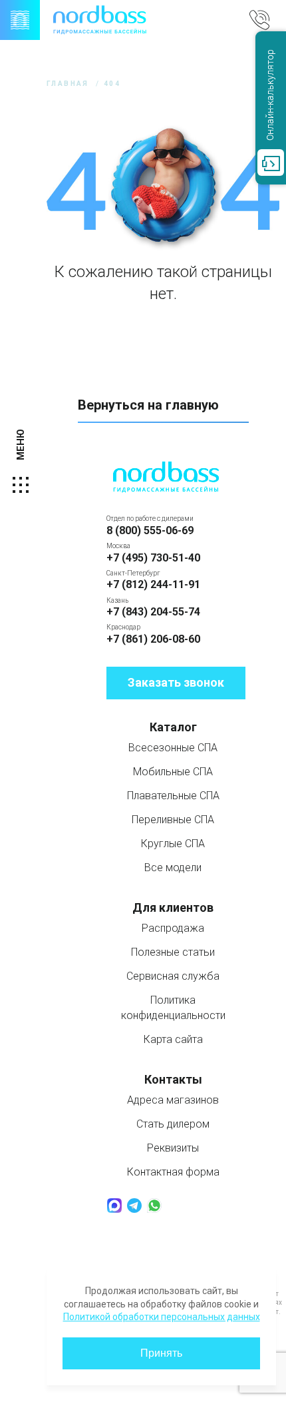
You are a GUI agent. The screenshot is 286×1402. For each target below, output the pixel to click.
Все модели (173, 867)
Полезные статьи (173, 952)
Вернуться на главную (148, 405)
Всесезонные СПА (172, 747)
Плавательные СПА (173, 795)
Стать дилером (173, 1124)
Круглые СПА (173, 843)
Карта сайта (173, 1039)
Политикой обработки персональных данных (161, 1316)
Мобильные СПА (173, 771)
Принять (161, 1353)
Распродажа (173, 928)
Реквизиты (173, 1148)
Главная (68, 83)
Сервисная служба (172, 976)
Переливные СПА (173, 819)
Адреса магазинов (173, 1100)
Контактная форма (173, 1172)
